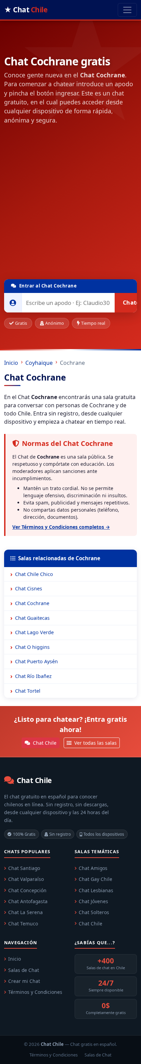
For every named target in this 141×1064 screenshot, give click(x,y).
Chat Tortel (27, 691)
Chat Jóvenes (93, 901)
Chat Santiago (24, 868)
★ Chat (25, 9)
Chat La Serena (25, 912)
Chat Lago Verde (34, 632)
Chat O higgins (32, 647)
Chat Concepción (27, 890)
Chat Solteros (94, 912)
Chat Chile (43, 743)
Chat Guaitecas (32, 618)
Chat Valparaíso (26, 879)
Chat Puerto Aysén (36, 661)
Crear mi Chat (24, 981)
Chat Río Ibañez (33, 676)
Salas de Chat (23, 970)
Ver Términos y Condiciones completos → (61, 527)
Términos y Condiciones (35, 992)
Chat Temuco (23, 923)
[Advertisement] (70, 203)
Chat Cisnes (28, 588)
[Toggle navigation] (127, 10)
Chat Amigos (93, 868)
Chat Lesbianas (96, 890)
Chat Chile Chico (34, 574)
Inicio (11, 363)
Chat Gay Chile (95, 879)
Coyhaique (39, 363)
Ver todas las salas (95, 743)
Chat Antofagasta (28, 901)
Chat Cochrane (32, 603)
